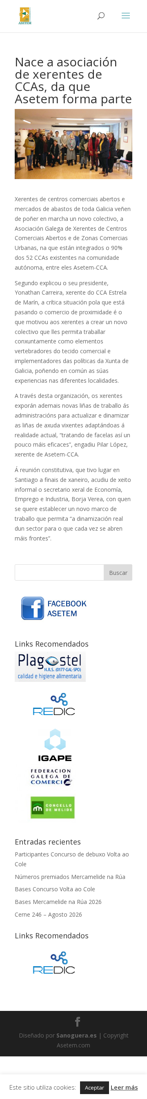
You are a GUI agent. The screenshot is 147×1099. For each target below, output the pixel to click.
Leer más (124, 1087)
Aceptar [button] (94, 1087)
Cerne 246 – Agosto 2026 (48, 914)
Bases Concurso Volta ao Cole (55, 889)
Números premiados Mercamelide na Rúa (70, 877)
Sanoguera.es (76, 1035)
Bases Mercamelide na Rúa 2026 (58, 902)
